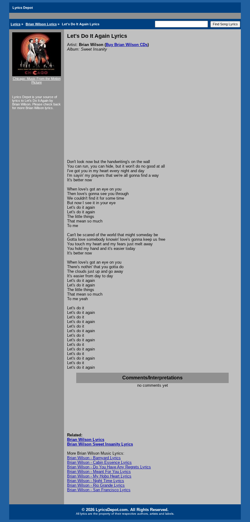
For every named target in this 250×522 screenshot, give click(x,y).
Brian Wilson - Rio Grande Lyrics (96, 485)
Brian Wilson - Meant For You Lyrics (99, 471)
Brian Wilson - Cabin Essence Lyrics (99, 462)
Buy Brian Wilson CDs (127, 44)
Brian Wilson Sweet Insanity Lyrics (100, 444)
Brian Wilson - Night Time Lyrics (95, 480)
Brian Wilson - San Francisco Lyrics (98, 490)
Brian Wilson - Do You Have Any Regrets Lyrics (109, 467)
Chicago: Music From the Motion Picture (37, 80)
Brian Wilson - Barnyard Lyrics (94, 458)
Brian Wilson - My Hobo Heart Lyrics (99, 476)
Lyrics (15, 24)
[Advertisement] (152, 113)
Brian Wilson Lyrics (41, 24)
